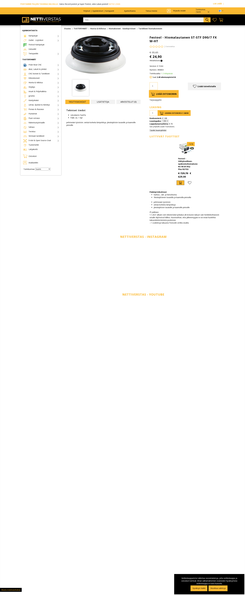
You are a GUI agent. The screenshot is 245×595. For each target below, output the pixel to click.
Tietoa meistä (151, 11)
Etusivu (67, 28)
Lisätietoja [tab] (103, 101)
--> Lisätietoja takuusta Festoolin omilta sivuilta (169, 223)
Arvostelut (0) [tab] (128, 101)
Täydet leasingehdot (158, 130)
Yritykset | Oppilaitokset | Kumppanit (98, 11)
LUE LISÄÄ (217, 3)
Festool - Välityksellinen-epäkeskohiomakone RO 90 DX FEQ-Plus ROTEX (188, 163)
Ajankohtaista (130, 11)
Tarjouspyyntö (156, 100)
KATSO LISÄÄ (114, 4)
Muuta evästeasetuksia (10, 590)
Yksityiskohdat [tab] (77, 101)
